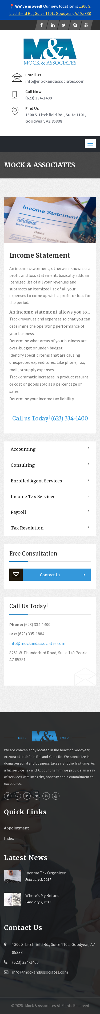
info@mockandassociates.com (55, 81)
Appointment (16, 828)
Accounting (23, 449)
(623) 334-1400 (38, 98)
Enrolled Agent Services (36, 480)
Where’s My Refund (42, 895)
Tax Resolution (27, 528)
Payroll (18, 512)
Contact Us (50, 574)
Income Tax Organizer (45, 872)
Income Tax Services (33, 496)
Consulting (23, 465)
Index (9, 838)
